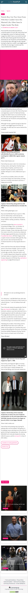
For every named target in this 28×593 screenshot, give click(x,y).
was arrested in (18, 224)
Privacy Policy (20, 580)
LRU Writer (5, 27)
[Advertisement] (14, 64)
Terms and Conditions (10, 580)
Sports (8, 11)
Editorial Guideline (8, 581)
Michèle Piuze (5, 446)
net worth (17, 436)
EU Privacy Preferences (9, 583)
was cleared (6, 309)
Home (2, 11)
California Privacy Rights (19, 581)
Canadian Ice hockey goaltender (9, 442)
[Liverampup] (14, 1)
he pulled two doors (6, 236)
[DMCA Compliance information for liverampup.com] (14, 592)
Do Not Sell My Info (20, 583)
